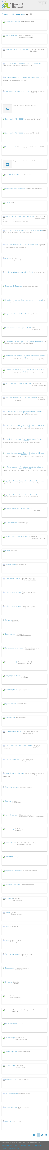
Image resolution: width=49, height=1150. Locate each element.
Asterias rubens (26, 594)
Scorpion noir (19, 856)
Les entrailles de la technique (33, 188)
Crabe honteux (20, 1065)
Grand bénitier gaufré (27, 954)
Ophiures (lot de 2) (27, 759)
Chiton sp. (15, 926)
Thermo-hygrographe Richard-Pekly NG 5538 (31, 147)
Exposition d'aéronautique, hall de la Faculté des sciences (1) (21, 483)
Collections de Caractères (30, 286)
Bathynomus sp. (17, 900)
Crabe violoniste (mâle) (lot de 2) (26, 843)
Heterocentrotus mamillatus (23, 635)
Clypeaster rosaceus (29, 649)
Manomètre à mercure (27, 21)
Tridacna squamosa (26, 956)
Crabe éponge (19, 829)
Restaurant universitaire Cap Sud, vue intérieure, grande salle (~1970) (23, 359)
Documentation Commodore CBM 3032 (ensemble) (18, 65)
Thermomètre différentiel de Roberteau (24, 105)
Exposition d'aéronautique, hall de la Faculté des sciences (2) (21, 496)
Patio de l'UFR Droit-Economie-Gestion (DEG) (15, 221)
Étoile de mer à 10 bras (28, 606)
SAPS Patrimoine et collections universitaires (28, 1145)
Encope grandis (21, 717)
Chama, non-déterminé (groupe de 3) (23, 1010)
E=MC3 (13, 202)
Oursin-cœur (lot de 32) (25, 662)
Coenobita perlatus (24, 1051)
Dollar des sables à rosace (31, 648)
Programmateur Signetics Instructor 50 (24, 161)
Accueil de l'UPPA (7, 1145)
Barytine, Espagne (23, 522)
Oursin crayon (19, 634)
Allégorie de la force (17, 260)
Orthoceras (16, 983)
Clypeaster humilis (28, 733)
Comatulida (15, 621)
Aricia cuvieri (18, 1121)
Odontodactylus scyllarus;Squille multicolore (31, 816)
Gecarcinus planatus (26, 787)
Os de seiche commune (21, 968)
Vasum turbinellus (23, 1024)
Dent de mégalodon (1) (26, 35)
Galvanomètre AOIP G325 (31, 133)
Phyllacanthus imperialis (29, 580)
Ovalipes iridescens (24, 1093)
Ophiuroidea (6, 748)
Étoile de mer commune (29, 592)
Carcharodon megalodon (26, 37)
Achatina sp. (24, 677)
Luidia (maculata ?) (27, 608)
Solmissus (20, 1109)
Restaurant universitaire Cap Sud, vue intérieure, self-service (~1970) (23, 373)
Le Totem (14, 550)
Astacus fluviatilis (16, 802)
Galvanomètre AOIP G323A (32, 119)
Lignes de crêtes (21, 564)
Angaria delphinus (23, 689)
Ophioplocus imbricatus (28, 761)
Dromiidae (18, 830)
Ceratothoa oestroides (27, 884)
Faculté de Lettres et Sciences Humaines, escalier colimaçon (20, 414)
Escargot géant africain (28, 676)
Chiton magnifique (15, 940)
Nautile (12, 996)
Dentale (13, 912)
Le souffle (14, 258)
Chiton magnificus (15, 942)
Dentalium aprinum (16, 914)
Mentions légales (14, 1148)
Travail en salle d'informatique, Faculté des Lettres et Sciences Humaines (24, 470)
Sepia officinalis (18, 969)
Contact (4, 1148)
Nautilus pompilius (15, 997)
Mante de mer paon (25, 815)
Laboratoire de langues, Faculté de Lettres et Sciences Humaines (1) (23, 428)
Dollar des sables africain (30, 731)
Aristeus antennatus (21, 1039)
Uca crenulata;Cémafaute (24, 844)
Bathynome (16, 898)
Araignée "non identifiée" (29, 870)
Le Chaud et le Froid (25, 174)
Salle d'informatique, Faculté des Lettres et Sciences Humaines (21, 442)
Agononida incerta (23, 1079)
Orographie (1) (32, 314)
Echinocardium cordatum (24, 663)
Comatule (15, 620)
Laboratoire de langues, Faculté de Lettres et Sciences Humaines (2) (23, 456)
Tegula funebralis (22, 703)
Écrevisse (14, 801)
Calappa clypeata (20, 1067)
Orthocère (16, 982)
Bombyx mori (6, 776)
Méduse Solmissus (23, 1107)
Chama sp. (15, 1011)
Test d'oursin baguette (28, 578)
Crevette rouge (19, 1037)
